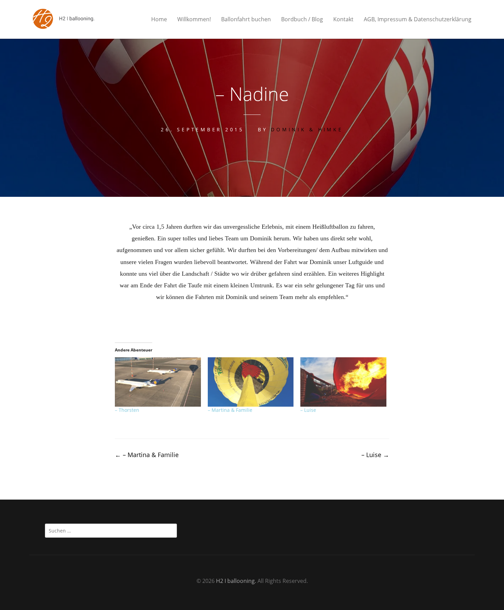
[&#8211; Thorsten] (158, 381)
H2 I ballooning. (236, 581)
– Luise (308, 410)
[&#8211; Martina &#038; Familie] (251, 381)
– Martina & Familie (230, 410)
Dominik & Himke (307, 129)
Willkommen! (194, 19)
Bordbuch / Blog (302, 19)
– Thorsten (127, 410)
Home (159, 19)
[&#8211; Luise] (343, 381)
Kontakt (343, 19)
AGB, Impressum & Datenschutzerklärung (417, 19)
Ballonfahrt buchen (246, 19)
